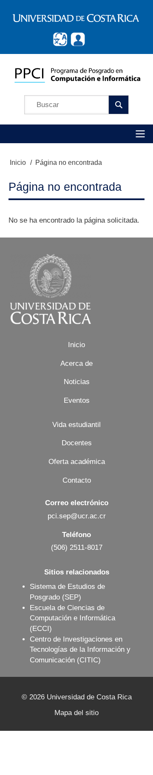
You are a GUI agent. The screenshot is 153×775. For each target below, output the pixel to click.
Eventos (77, 400)
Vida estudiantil (76, 425)
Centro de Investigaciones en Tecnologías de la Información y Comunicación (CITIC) (80, 649)
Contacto (76, 480)
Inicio (18, 162)
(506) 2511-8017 (76, 547)
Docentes (77, 443)
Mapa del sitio (76, 713)
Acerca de (76, 363)
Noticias (77, 382)
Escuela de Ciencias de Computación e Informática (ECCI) (72, 618)
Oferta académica (76, 462)
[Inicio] (77, 74)
